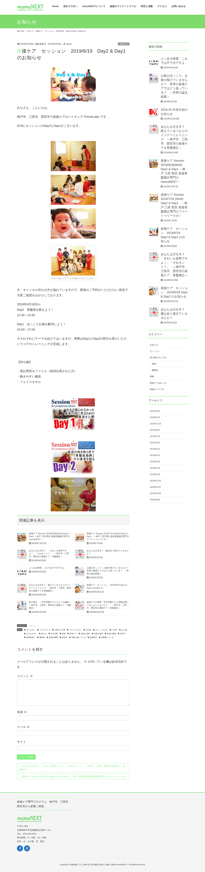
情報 (152, 376)
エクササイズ (44, 630)
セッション (155, 351)
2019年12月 (155, 423)
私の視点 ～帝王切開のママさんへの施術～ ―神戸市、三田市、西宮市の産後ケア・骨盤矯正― (51, 605)
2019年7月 (155, 436)
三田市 (114, 630)
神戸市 (122, 634)
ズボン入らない (75, 630)
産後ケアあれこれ (158, 383)
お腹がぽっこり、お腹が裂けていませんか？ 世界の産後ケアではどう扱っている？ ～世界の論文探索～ (109, 571)
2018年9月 (155, 499)
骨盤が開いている (78, 637)
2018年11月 (155, 487)
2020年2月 (155, 417)
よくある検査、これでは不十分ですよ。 (48, 568)
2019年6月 (155, 442)
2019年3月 (155, 461)
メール (23, 727)
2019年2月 (155, 468)
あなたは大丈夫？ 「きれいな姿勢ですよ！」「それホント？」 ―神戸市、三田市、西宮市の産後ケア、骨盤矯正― (49, 553)
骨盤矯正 (93, 637)
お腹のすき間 (59, 630)
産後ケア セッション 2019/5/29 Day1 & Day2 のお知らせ (174, 292)
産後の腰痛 (111, 634)
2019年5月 (155, 449)
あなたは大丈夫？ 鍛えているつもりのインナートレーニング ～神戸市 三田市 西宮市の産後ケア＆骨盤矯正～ (50, 588)
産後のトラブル (157, 389)
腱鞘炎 (42, 637)
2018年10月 (155, 493)
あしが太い (30, 630)
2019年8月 (155, 430)
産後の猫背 (98, 634)
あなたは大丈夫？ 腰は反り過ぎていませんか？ (174, 313)
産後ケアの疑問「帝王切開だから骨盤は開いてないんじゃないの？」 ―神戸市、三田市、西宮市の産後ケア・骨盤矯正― (108, 605)
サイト (21, 741)
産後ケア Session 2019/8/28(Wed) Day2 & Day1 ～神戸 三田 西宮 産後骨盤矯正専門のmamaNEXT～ (49, 536)
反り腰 (124, 630)
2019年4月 (155, 455)
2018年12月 (155, 480)
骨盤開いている (107, 637)
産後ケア (73, 634)
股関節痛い (30, 637)
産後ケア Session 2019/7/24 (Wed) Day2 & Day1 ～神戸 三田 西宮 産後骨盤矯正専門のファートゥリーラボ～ (108, 536)
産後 (64, 634)
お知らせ (123, 44)
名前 (22, 712)
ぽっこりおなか (101, 630)
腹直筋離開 (53, 637)
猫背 (154, 364)
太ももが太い (31, 634)
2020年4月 (155, 411)
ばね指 (88, 630)
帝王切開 (54, 634)
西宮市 (64, 637)
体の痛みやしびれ (158, 357)
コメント (25, 676)
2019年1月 (155, 474)
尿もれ (44, 634)
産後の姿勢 (85, 634)
